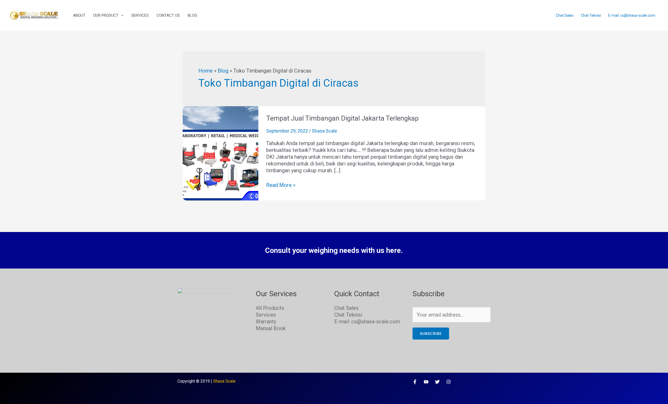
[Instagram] (448, 381)
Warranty (266, 321)
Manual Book (271, 328)
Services (140, 15)
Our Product (105, 15)
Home (205, 71)
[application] (120, 15)
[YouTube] (426, 381)
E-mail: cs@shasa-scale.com (631, 15)
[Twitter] (437, 381)
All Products (270, 308)
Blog (192, 15)
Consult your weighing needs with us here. (334, 250)
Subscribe (431, 333)
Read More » (280, 185)
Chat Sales (565, 15)
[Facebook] (415, 381)
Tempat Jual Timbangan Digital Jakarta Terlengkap (342, 118)
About (79, 15)
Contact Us (168, 15)
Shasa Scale (224, 381)
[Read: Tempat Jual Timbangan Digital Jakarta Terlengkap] (220, 153)
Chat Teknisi (591, 15)
